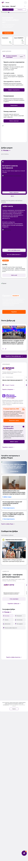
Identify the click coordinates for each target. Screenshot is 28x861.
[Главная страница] (2, 2)
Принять (14, 708)
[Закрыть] (25, 6)
